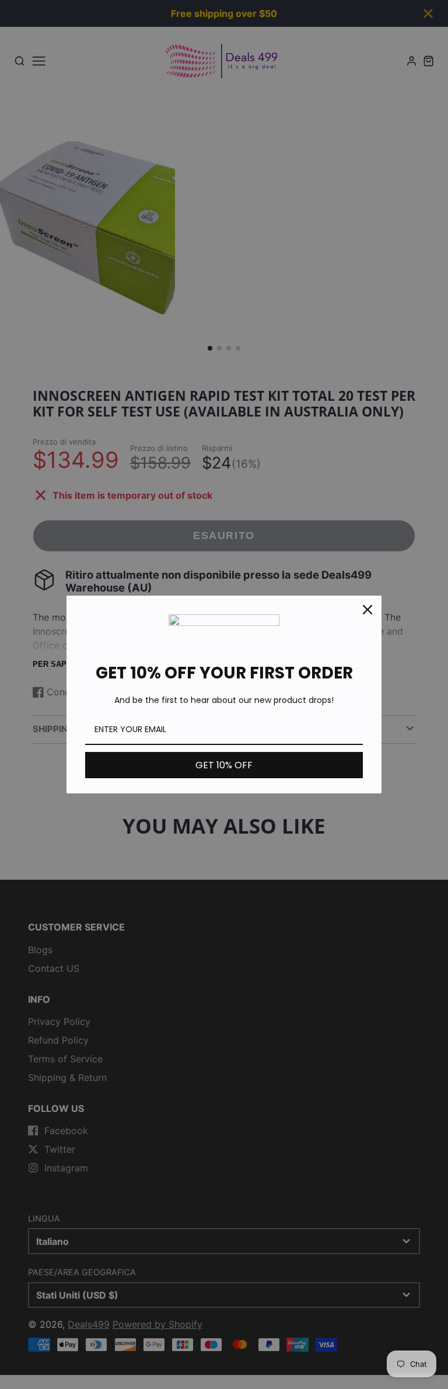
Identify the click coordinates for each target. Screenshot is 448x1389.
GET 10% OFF (224, 765)
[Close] (368, 610)
